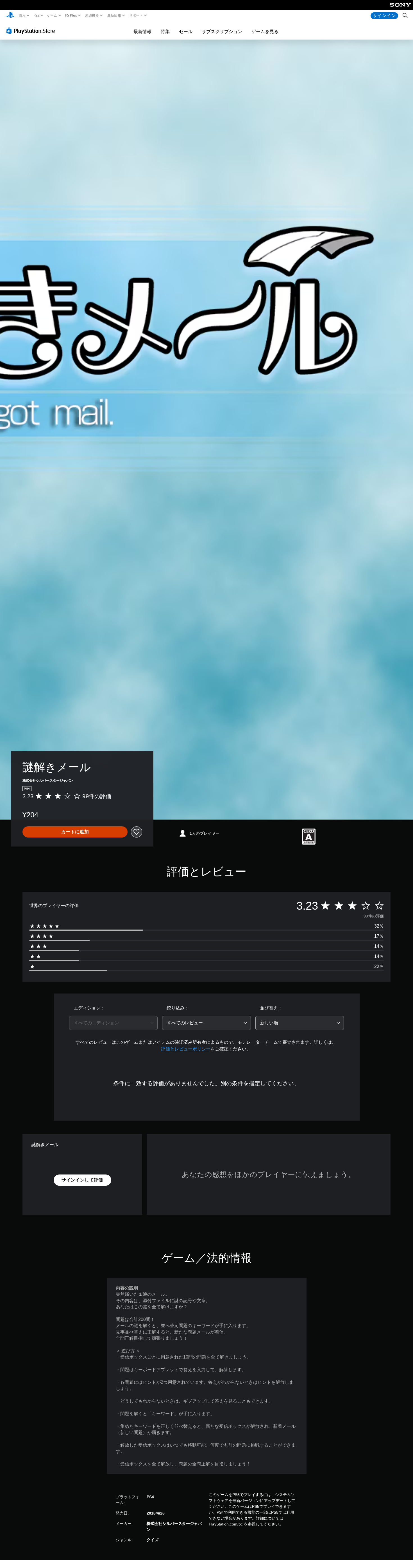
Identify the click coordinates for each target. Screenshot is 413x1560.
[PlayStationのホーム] (10, 15)
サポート (136, 15)
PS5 (36, 15)
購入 (22, 15)
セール (185, 31)
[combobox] (113, 1023)
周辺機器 (92, 15)
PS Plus (71, 15)
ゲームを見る (264, 31)
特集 (165, 31)
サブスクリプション (222, 31)
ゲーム (52, 15)
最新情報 (114, 15)
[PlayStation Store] (32, 30)
